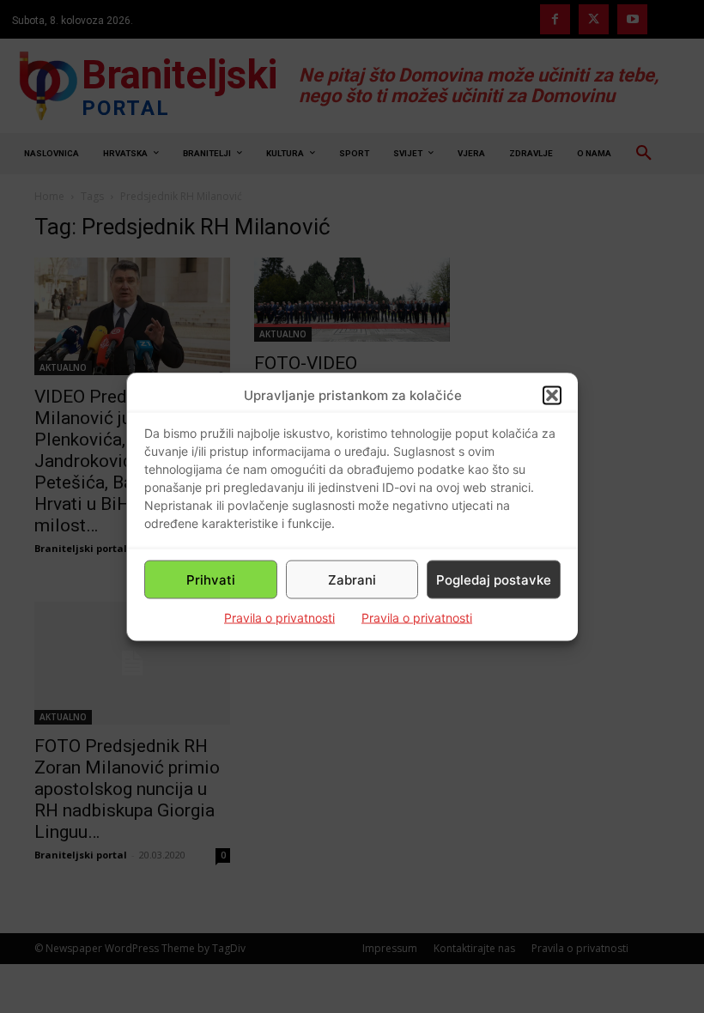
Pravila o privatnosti (279, 617)
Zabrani (352, 579)
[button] (552, 394)
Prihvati (210, 579)
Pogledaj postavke (493, 579)
